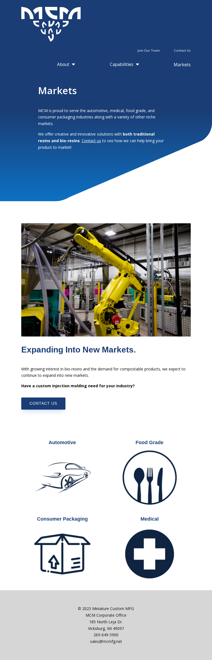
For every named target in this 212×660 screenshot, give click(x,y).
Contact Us (43, 403)
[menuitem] (180, 50)
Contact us (91, 140)
